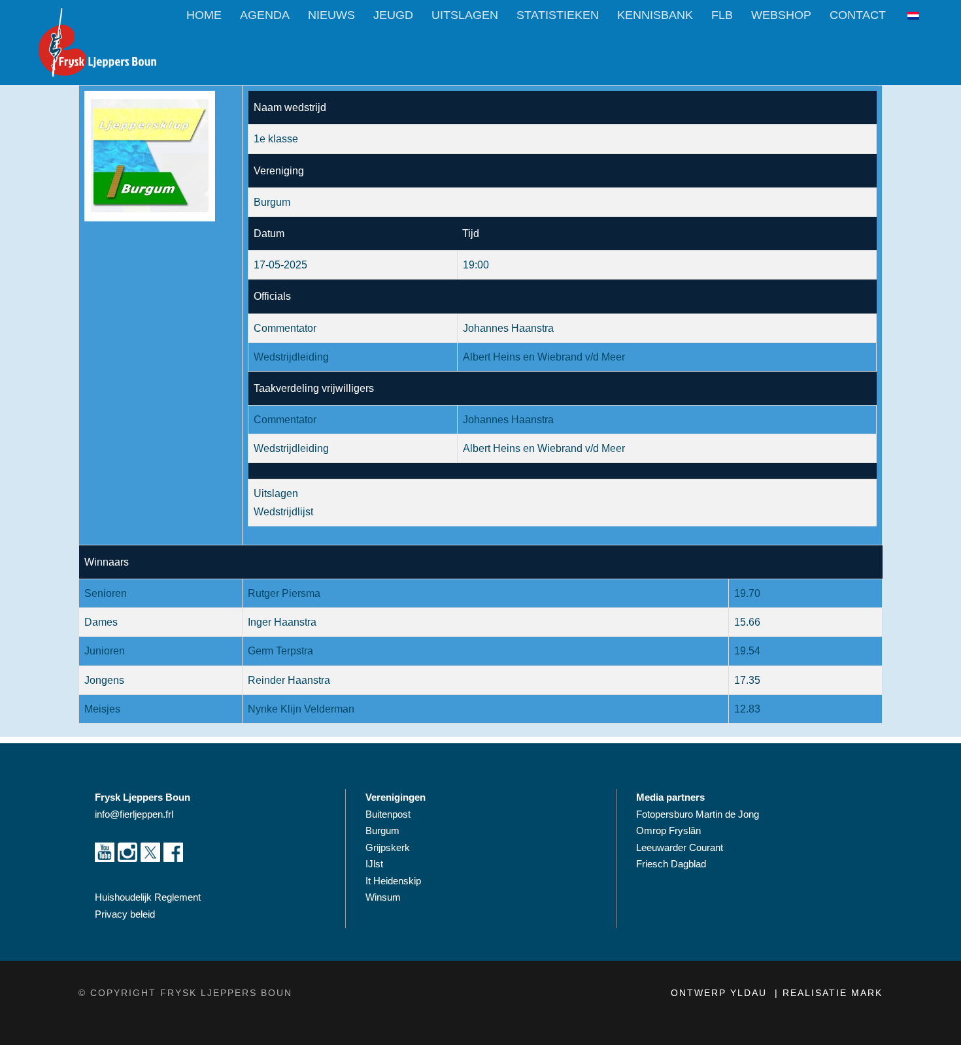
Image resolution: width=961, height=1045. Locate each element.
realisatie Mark (833, 993)
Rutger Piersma (284, 593)
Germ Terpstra (280, 650)
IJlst (374, 863)
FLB (722, 15)
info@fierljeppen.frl (134, 814)
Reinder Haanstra (289, 680)
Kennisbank (655, 15)
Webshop (781, 15)
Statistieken (557, 15)
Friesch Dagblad (672, 863)
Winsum (383, 897)
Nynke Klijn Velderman (301, 709)
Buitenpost (388, 814)
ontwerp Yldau (721, 993)
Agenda (265, 15)
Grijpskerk (387, 847)
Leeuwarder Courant (681, 847)
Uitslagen (464, 15)
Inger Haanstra (282, 622)
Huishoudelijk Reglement (149, 897)
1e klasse (276, 138)
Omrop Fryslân (669, 830)
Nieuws (331, 15)
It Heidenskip (393, 880)
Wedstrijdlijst (283, 511)
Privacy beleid (125, 914)
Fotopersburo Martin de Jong (697, 814)
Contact (858, 15)
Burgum (382, 830)
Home (204, 15)
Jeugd (393, 15)
